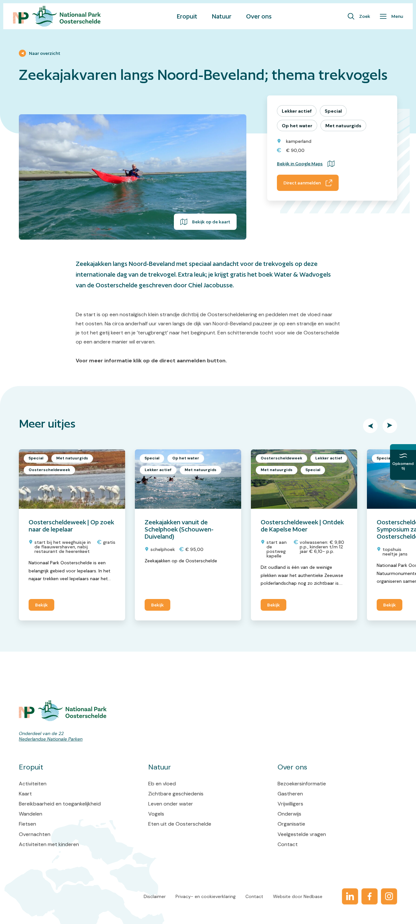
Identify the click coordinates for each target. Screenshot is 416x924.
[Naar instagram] (389, 896)
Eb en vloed (162, 783)
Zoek (364, 16)
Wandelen (30, 813)
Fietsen (27, 823)
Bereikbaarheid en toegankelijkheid (60, 803)
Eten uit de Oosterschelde (179, 823)
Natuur (221, 16)
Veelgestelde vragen (302, 834)
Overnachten (34, 834)
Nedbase (313, 896)
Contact (288, 844)
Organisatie (291, 823)
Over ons (259, 16)
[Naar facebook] (369, 896)
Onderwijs (289, 813)
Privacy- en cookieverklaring (206, 896)
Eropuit (187, 16)
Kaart (25, 793)
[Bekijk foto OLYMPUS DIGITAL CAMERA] (132, 177)
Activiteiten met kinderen (49, 844)
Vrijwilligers (290, 803)
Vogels (156, 813)
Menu (397, 16)
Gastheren (290, 793)
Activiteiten (32, 783)
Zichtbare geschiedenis (175, 793)
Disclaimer (155, 896)
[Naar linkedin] (350, 896)
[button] (370, 425)
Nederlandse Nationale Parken (51, 739)
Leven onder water (170, 803)
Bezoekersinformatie (302, 783)
